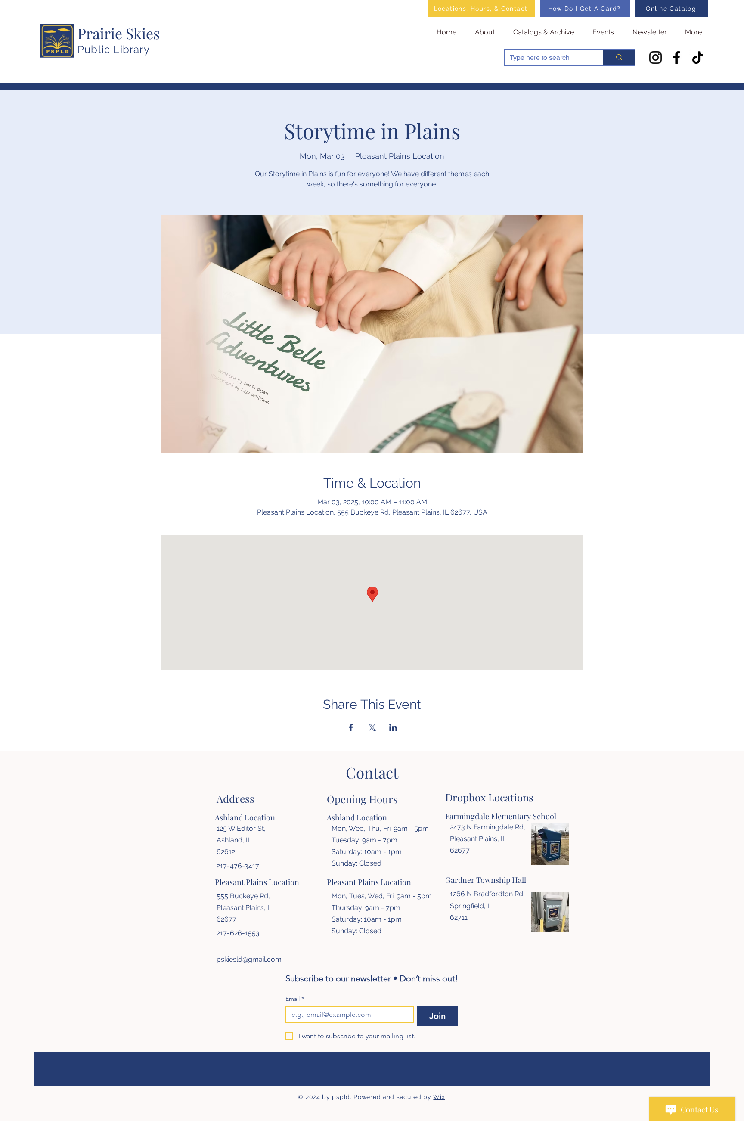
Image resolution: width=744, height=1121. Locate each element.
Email (294, 999)
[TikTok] (697, 57)
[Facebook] (676, 57)
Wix (439, 1096)
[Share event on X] (372, 727)
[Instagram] (655, 57)
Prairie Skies (119, 33)
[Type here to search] (619, 57)
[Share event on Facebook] (351, 727)
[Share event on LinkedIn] (393, 727)
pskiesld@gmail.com (249, 959)
